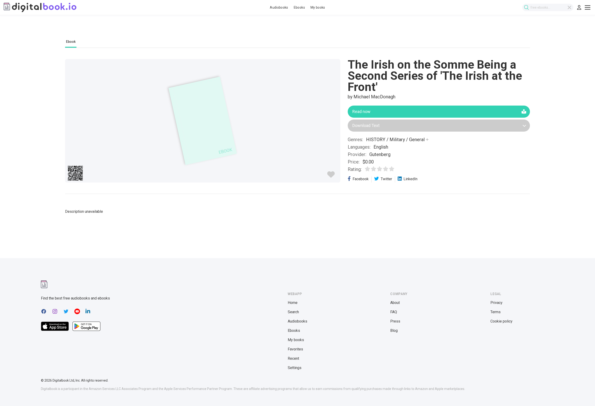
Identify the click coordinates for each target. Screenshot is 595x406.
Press (395, 321)
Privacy (496, 302)
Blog (394, 330)
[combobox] (547, 7)
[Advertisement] (297, 30)
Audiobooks (279, 7)
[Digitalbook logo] (40, 7)
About (395, 302)
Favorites (295, 349)
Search (293, 312)
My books (318, 7)
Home (293, 302)
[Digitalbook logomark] (44, 284)
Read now (361, 111)
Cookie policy (501, 321)
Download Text (366, 125)
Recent (293, 358)
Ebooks (299, 7)
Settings (294, 368)
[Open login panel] (579, 7)
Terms (495, 312)
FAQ (393, 312)
